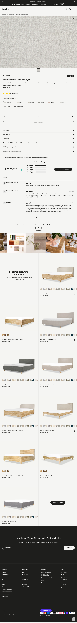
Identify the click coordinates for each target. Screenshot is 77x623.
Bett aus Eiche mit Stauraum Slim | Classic (58, 275)
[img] (29, 183)
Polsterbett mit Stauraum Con (19, 366)
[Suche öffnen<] (63, 9)
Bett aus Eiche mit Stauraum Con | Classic (19, 412)
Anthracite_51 (20, 106)
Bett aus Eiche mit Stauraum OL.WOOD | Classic (19, 457)
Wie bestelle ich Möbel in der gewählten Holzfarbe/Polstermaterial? (20, 143)
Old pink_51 (53, 102)
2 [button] (36, 217)
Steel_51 (9, 106)
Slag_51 (42, 102)
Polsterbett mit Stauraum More (58, 366)
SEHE (62, 4)
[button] (6, 93)
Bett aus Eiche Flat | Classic (58, 457)
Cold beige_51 (10, 102)
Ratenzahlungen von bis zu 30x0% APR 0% (38, 1)
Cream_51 (21, 102)
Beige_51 (32, 102)
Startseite (4, 14)
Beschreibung (6, 130)
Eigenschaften (6, 134)
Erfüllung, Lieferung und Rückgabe (11, 147)
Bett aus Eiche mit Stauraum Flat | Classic (19, 321)
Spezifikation (6, 138)
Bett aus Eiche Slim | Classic (58, 412)
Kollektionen (11, 14)
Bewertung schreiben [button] (63, 169)
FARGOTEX (8, 75)
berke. (50, 615)
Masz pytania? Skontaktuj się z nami (12, 151)
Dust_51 (64, 102)
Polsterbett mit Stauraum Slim (58, 321)
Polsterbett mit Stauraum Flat (19, 503)
